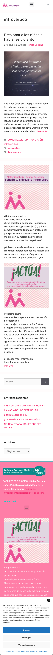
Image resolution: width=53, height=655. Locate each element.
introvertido (14, 148)
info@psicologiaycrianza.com (29, 493)
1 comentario (14, 152)
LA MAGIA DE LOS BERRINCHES (21, 410)
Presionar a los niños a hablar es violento (23, 37)
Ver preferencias (26, 645)
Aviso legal (43, 651)
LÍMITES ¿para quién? (15, 414)
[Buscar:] (22, 381)
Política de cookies (12, 651)
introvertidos (11, 144)
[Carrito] (47, 5)
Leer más (42, 131)
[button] (49, 600)
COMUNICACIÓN (16, 139)
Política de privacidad (29, 651)
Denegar (26, 637)
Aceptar (26, 630)
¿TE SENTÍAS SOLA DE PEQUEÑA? (22, 419)
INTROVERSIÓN (34, 139)
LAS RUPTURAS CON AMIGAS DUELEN (24, 405)
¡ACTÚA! (8, 365)
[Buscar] (45, 381)
